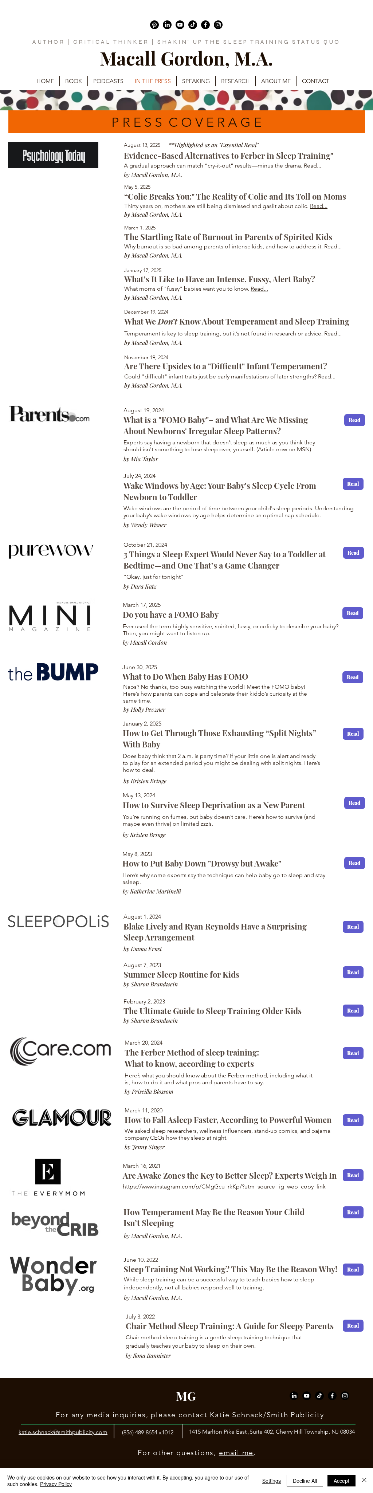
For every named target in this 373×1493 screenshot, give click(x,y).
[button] (316, 81)
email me (236, 1452)
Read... (312, 165)
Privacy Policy (56, 1484)
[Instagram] (218, 24)
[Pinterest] (154, 24)
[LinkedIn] (167, 24)
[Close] (364, 1480)
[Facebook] (205, 24)
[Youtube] (180, 24)
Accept (341, 1480)
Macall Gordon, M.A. (186, 58)
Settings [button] (271, 1480)
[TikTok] (192, 24)
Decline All (305, 1480)
